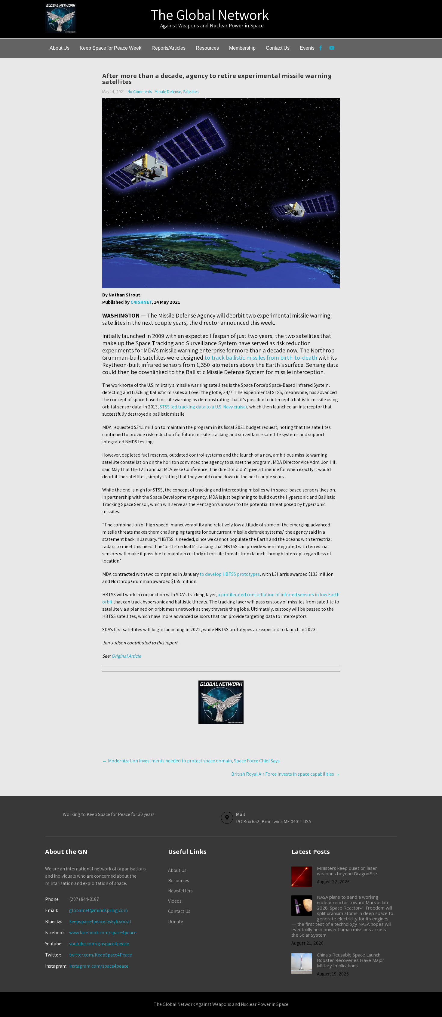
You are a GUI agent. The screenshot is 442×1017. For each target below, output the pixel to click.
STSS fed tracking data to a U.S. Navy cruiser (203, 407)
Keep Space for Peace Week (110, 48)
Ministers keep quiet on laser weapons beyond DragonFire (347, 870)
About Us (59, 48)
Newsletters (180, 891)
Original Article (126, 656)
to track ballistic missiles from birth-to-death (260, 357)
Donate (175, 921)
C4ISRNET (141, 302)
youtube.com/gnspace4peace (99, 944)
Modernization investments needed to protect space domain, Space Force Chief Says (191, 761)
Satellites (190, 91)
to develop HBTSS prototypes (230, 574)
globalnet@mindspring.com (86, 910)
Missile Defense (168, 91)
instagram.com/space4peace (98, 966)
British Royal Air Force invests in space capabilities (285, 774)
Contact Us (278, 48)
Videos (175, 901)
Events (307, 48)
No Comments (139, 91)
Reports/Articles (169, 48)
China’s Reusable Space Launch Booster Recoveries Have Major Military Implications (350, 960)
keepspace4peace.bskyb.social (100, 921)
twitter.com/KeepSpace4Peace (100, 955)
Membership (242, 48)
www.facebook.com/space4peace (103, 932)
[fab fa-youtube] (332, 48)
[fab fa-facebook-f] (320, 48)
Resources (207, 48)
